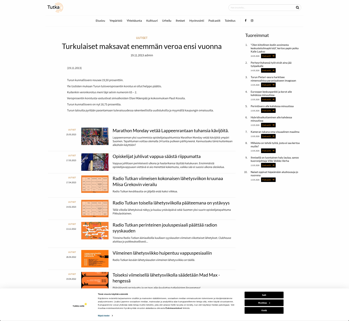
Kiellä (264, 310)
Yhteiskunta (134, 20)
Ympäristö (115, 20)
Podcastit (214, 20)
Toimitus (230, 20)
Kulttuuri (152, 20)
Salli (264, 295)
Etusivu (100, 20)
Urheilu (166, 20)
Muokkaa (262, 303)
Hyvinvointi (196, 20)
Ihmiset (180, 20)
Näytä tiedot (103, 315)
